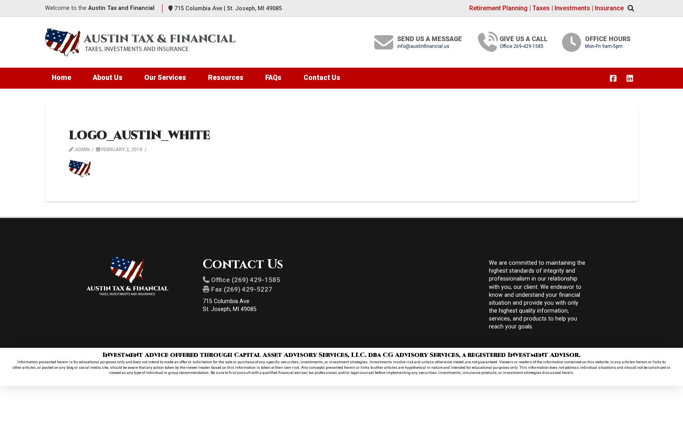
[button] (631, 9)
